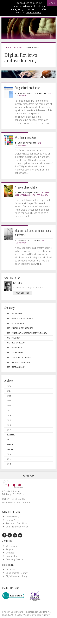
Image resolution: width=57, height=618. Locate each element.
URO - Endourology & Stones (20, 328)
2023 (9, 401)
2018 (9, 425)
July (9, 440)
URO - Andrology (14, 314)
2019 (9, 420)
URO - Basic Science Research (20, 318)
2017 (9, 430)
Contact (10, 552)
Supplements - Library (16, 573)
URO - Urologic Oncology (18, 362)
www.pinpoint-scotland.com (16, 502)
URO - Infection (13, 338)
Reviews (18, 48)
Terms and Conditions (16, 523)
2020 (9, 415)
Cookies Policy (33, 12)
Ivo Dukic (17, 283)
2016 (9, 454)
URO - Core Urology (16, 323)
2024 (9, 396)
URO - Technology (40, 195)
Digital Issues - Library (16, 576)
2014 (9, 464)
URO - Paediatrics (14, 348)
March (10, 445)
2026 (9, 386)
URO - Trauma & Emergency (19, 357)
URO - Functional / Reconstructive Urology (27, 333)
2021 (9, 410)
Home (8, 48)
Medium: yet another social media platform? (33, 232)
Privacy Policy (12, 520)
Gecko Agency (42, 615)
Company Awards (14, 559)
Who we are (12, 546)
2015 (9, 459)
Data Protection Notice (17, 526)
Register (10, 549)
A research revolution (26, 187)
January (10, 449)
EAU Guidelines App (25, 137)
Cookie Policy (12, 516)
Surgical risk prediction (27, 87)
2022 (9, 406)
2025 (9, 391)
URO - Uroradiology (16, 367)
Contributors (12, 556)
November (11, 435)
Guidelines (11, 569)
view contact (22, 293)
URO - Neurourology (16, 343)
